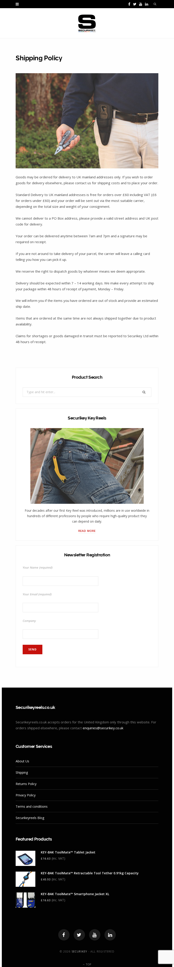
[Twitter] (79, 934)
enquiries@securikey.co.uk (103, 728)
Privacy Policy (26, 795)
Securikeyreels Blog (30, 818)
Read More (87, 531)
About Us (22, 761)
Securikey (79, 951)
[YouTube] (94, 934)
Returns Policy (26, 784)
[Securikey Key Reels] (87, 23)
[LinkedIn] (110, 934)
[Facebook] (64, 934)
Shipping (22, 772)
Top (88, 964)
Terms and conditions (32, 806)
